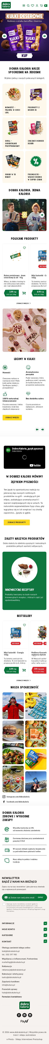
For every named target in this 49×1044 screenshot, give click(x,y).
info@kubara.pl (8, 985)
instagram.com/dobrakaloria (18, 797)
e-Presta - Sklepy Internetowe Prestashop (24, 1039)
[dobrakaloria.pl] (6, 5)
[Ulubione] (33, 5)
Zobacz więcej (24, 303)
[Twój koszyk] (42, 5)
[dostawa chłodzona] (24, 35)
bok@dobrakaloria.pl (11, 951)
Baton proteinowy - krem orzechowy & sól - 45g (14, 276)
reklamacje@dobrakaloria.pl (13, 970)
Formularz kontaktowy (12, 997)
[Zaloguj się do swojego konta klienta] (37, 5)
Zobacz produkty (17, 522)
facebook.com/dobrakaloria (18, 802)
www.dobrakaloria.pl (19, 1032)
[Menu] (24, 5)
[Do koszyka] (15, 294)
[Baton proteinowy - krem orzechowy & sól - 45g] (15, 257)
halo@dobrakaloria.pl (11, 992)
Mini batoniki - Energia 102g (14, 653)
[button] (28, 5)
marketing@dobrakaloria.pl (13, 962)
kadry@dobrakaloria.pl (11, 977)
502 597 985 (11, 954)
